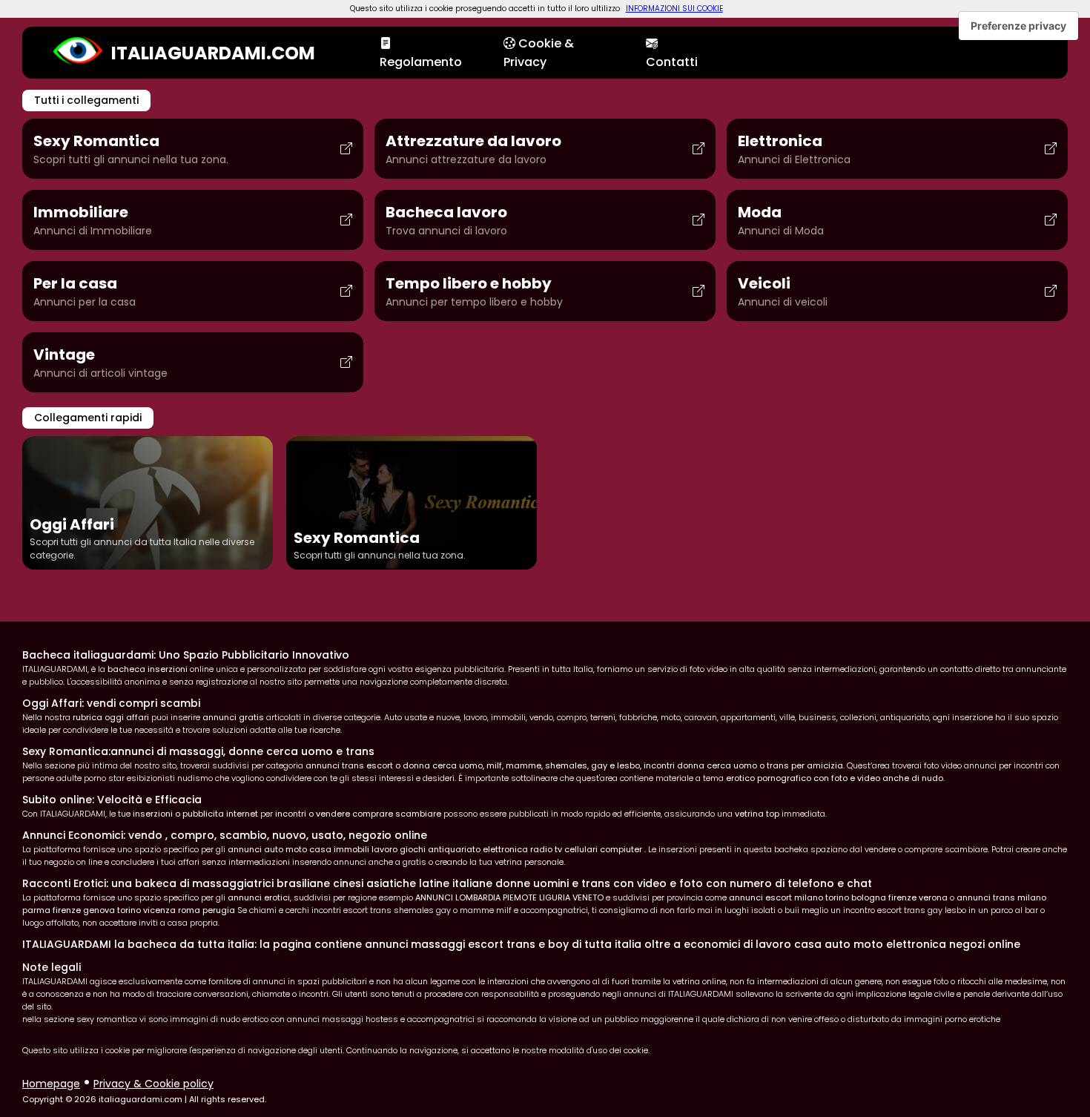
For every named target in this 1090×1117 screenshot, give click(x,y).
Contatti (672, 61)
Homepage (51, 1083)
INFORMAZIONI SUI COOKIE (674, 8)
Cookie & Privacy (538, 52)
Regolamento (421, 61)
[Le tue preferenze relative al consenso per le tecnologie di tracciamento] (1018, 26)
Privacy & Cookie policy (153, 1083)
